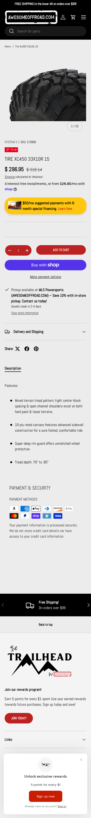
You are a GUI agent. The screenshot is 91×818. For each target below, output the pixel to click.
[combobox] (45, 31)
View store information (24, 313)
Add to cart (61, 250)
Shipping (10, 177)
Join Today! (18, 718)
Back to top (45, 624)
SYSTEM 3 (11, 142)
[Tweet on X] (17, 348)
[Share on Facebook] (27, 348)
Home (8, 46)
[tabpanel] (45, 424)
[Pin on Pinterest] (36, 348)
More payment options (45, 276)
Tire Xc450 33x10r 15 (26, 46)
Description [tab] (13, 368)
